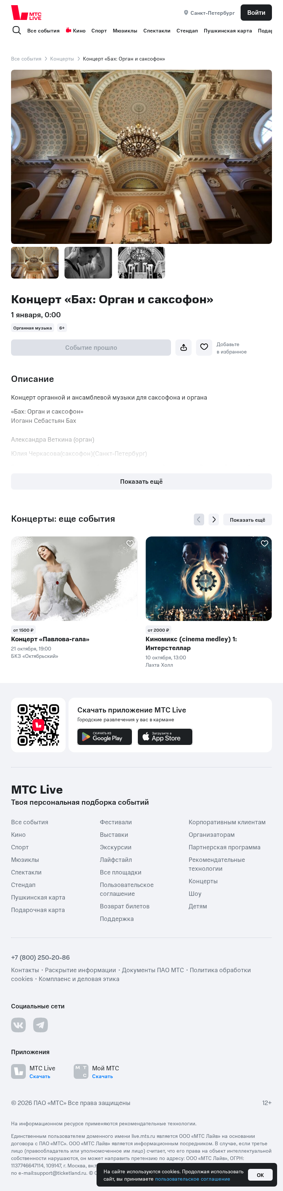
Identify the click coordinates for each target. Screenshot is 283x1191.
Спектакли (157, 30)
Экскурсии (116, 846)
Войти (256, 12)
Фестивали (116, 821)
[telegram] (40, 1025)
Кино (79, 30)
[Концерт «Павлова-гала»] (74, 578)
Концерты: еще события (63, 518)
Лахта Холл (159, 664)
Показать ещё (141, 481)
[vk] (18, 1025)
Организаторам (212, 834)
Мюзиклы (125, 30)
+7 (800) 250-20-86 (40, 957)
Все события (43, 30)
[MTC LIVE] (26, 12)
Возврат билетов (125, 905)
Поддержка (117, 918)
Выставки (114, 834)
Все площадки (121, 871)
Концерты (62, 58)
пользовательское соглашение (192, 1178)
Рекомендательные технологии (217, 864)
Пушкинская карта (228, 30)
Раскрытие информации (80, 969)
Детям (198, 905)
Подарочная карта (38, 909)
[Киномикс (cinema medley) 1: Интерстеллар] (209, 578)
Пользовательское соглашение (127, 889)
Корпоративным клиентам (227, 821)
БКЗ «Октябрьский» (34, 655)
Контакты (25, 969)
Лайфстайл (116, 859)
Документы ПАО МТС (153, 969)
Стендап (187, 30)
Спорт (99, 30)
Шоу (195, 893)
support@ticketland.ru (60, 1172)
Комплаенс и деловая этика (79, 978)
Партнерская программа (225, 846)
